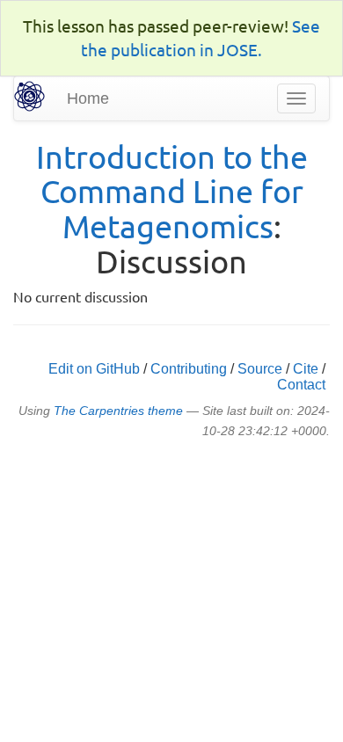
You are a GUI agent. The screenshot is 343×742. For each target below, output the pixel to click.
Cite (305, 368)
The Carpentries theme (118, 411)
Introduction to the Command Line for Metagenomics (172, 190)
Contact (301, 384)
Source (259, 368)
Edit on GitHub (94, 368)
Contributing (188, 368)
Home (88, 98)
